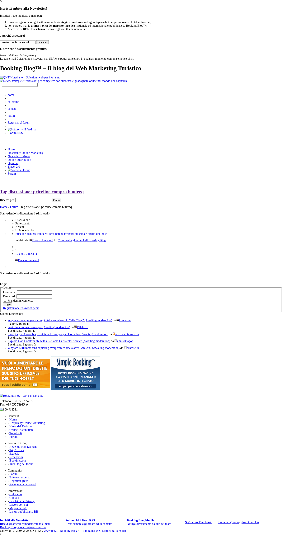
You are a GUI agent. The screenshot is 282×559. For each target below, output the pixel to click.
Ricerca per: (7, 200)
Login (8, 304)
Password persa (29, 308)
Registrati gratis (18, 480)
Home (3, 207)
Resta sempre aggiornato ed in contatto (88, 522)
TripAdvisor (16, 450)
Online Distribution (19, 159)
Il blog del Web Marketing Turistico (104, 530)
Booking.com (17, 460)
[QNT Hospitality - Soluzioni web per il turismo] (30, 77)
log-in (11, 115)
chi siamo (13, 101)
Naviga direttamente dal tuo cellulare (149, 522)
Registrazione (11, 308)
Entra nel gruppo (228, 522)
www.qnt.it (50, 530)
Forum (12, 173)
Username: (10, 292)
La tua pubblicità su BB (23, 511)
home (11, 94)
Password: (9, 296)
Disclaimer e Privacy (22, 501)
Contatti (14, 497)
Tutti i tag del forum (21, 464)
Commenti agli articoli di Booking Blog (82, 240)
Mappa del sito (18, 508)
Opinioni (13, 163)
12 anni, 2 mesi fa (26, 253)
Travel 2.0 (14, 166)
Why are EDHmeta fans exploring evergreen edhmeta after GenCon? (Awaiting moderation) (64, 348)
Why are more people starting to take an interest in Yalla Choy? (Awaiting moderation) (60, 320)
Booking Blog (68, 530)
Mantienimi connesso (20, 300)
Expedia (14, 453)
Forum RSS (15, 132)
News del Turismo (19, 156)
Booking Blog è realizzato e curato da (23, 527)
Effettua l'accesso (19, 477)
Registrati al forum (19, 122)
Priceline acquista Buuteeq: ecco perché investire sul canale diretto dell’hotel (61, 233)
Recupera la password (22, 484)
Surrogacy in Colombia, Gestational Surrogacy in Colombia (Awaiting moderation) (58, 334)
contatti (12, 108)
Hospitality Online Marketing (25, 152)
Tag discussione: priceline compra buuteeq (42, 191)
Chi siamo (15, 494)
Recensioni (16, 457)
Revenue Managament (23, 446)
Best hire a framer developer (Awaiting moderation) (39, 327)
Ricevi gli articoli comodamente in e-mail (25, 522)
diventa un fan (250, 522)
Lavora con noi (18, 504)
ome (11, 149)
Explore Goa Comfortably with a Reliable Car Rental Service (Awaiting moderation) (59, 341)
